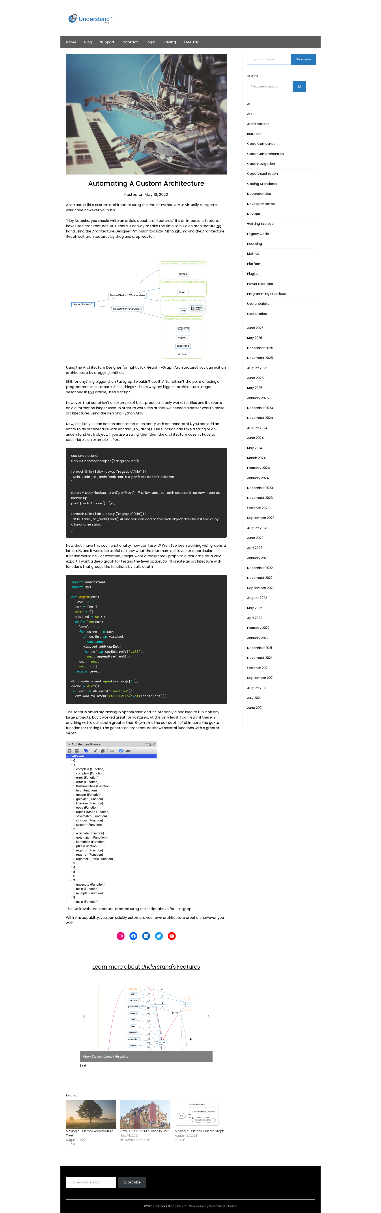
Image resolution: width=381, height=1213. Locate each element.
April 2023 (254, 547)
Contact (130, 42)
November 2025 (260, 357)
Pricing (170, 42)
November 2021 (259, 657)
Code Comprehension (265, 153)
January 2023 (258, 557)
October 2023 (258, 507)
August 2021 (256, 687)
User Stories (257, 313)
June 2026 (255, 327)
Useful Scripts (258, 303)
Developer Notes (261, 203)
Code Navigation (261, 163)
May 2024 (254, 448)
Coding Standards (262, 183)
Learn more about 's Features (146, 966)
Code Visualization (262, 173)
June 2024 (255, 437)
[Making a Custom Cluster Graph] (200, 1114)
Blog (88, 42)
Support (107, 42)
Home (71, 42)
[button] (208, 1016)
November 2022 (260, 577)
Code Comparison (262, 143)
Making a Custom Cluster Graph (199, 1131)
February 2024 (258, 467)
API (249, 113)
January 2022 (257, 637)
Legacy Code (258, 233)
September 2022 (260, 587)
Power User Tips (260, 283)
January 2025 (258, 398)
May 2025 (254, 387)
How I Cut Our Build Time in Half (144, 1131)
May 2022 (254, 608)
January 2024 (258, 478)
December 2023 (260, 487)
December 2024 (260, 407)
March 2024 (256, 457)
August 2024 (257, 427)
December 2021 (259, 647)
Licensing (254, 243)
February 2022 (258, 627)
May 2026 (254, 337)
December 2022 (260, 567)
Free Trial (192, 42)
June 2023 (255, 537)
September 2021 (260, 677)
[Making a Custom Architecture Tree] (91, 1114)
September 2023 (261, 517)
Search (252, 76)
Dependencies (259, 193)
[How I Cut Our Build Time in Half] (145, 1114)
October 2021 (258, 667)
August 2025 (257, 368)
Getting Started (260, 223)
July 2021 (254, 697)
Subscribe (303, 59)
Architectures (258, 123)
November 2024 (260, 417)
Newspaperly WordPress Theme (213, 1206)
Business (254, 133)
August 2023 (257, 528)
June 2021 (255, 707)
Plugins (252, 273)
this (91, 392)
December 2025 (260, 348)
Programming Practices (266, 293)
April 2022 (254, 617)
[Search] (299, 86)
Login (151, 42)
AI (248, 103)
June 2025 (255, 377)
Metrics (253, 253)
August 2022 (257, 597)
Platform (254, 263)
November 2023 (260, 497)
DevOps (253, 213)
